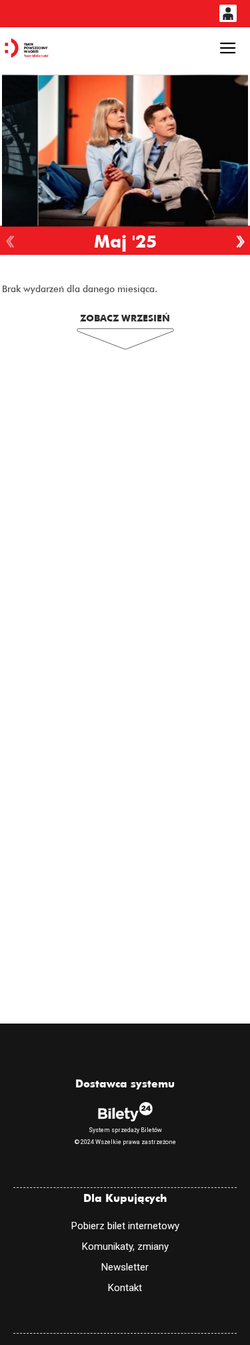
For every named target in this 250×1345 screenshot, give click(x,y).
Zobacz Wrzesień (125, 318)
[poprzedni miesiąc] (10, 241)
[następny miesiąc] (240, 241)
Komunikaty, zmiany (125, 1246)
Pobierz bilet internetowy (125, 1226)
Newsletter (125, 1267)
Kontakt (125, 1288)
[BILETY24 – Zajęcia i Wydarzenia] (26, 48)
